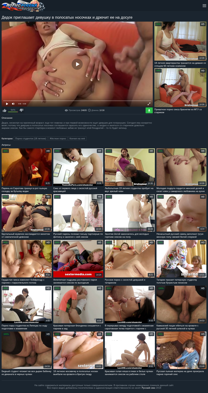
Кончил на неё (77, 138)
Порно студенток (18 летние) (30, 138)
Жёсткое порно (58, 138)
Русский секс (148, 387)
